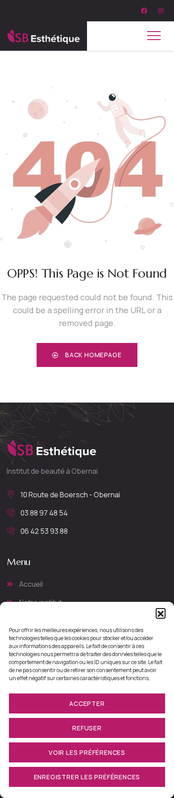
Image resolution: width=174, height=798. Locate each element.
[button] (160, 613)
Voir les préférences (87, 752)
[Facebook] (144, 10)
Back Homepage (92, 355)
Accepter (86, 703)
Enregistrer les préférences (87, 777)
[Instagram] (161, 10)
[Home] (43, 36)
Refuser (87, 728)
